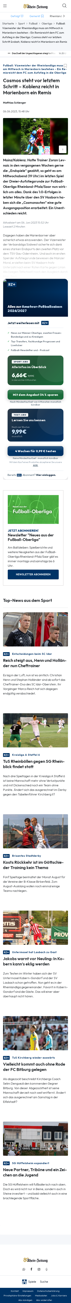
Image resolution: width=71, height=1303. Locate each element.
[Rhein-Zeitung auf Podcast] (46, 1269)
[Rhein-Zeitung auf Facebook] (31, 1269)
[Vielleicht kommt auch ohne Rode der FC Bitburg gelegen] (35, 1033)
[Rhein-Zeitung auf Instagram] (39, 1269)
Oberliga (47, 23)
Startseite (8, 23)
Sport (21, 23)
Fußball (33, 23)
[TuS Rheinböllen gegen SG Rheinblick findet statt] (35, 730)
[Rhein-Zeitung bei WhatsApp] (24, 1269)
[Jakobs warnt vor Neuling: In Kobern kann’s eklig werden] (35, 927)
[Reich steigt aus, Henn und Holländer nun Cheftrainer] (35, 629)
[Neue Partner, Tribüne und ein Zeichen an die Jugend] (35, 1138)
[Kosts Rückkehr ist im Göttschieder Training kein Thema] (35, 831)
